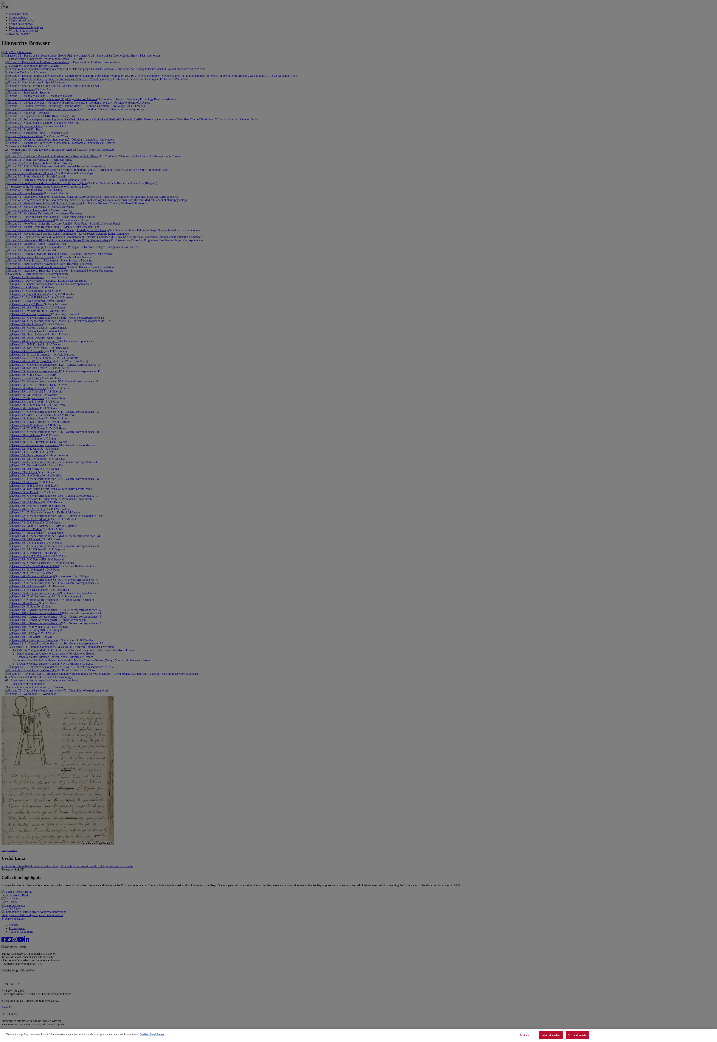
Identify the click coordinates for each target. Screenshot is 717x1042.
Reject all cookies (550, 1035)
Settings (524, 1035)
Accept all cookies (577, 1035)
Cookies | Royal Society (152, 1034)
